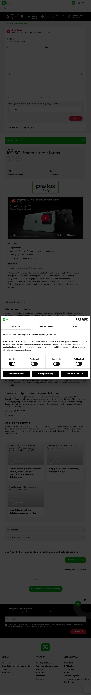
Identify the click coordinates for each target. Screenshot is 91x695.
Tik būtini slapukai (16, 374)
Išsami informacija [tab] (45, 326)
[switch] (34, 364)
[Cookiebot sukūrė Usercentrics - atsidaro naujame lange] (78, 319)
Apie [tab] (75, 326)
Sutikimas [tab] (16, 326)
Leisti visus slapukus (74, 374)
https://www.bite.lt (11, 341)
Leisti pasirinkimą (45, 374)
